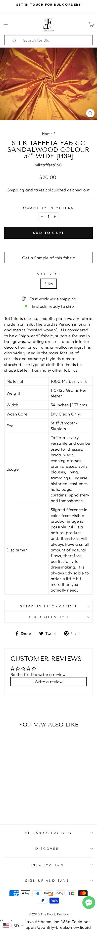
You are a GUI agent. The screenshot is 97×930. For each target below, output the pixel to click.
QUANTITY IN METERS (48, 208)
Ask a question (48, 617)
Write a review (49, 681)
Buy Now (21, 806)
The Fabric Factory (47, 833)
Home (47, 133)
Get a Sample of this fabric (48, 257)
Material (48, 274)
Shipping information (48, 606)
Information (47, 865)
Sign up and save (47, 880)
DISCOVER (47, 849)
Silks (48, 283)
